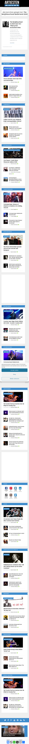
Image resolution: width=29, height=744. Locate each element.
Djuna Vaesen (14, 122)
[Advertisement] (14, 289)
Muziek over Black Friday (15, 540)
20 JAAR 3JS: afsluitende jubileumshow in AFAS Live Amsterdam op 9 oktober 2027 (16, 420)
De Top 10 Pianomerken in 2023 (16, 533)
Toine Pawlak (13, 209)
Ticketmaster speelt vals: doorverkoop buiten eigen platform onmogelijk (15, 584)
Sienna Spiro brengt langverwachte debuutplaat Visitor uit (16, 658)
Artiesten (6, 109)
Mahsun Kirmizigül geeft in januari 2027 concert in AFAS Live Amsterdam (17, 435)
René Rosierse (14, 163)
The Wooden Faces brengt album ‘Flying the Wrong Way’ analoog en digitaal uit (17, 617)
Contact (20, 740)
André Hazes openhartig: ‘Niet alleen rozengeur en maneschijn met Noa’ (15, 266)
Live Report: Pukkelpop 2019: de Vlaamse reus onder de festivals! (14, 169)
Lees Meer (12, 42)
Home (8, 740)
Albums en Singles (8, 598)
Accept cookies (14, 370)
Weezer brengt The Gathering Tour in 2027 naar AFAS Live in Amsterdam (16, 443)
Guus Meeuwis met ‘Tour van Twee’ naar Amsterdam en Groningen (16, 575)
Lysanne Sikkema (14, 182)
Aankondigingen (8, 68)
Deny (14, 374)
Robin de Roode (14, 138)
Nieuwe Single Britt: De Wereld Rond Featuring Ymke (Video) (12, 734)
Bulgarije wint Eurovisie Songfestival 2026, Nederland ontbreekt (14, 330)
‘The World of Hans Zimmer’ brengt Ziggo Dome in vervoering (15, 222)
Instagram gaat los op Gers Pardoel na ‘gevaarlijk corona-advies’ (15, 135)
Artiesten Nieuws (14, 82)
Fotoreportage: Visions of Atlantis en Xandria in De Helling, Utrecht (13, 206)
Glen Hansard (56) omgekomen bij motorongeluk (13, 88)
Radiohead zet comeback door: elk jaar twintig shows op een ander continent (16, 257)
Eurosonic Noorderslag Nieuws (11, 150)
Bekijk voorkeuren (14, 378)
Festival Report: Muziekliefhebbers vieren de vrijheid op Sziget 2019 (15, 179)
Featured (6, 352)
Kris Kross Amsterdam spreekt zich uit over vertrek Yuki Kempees (12, 248)
